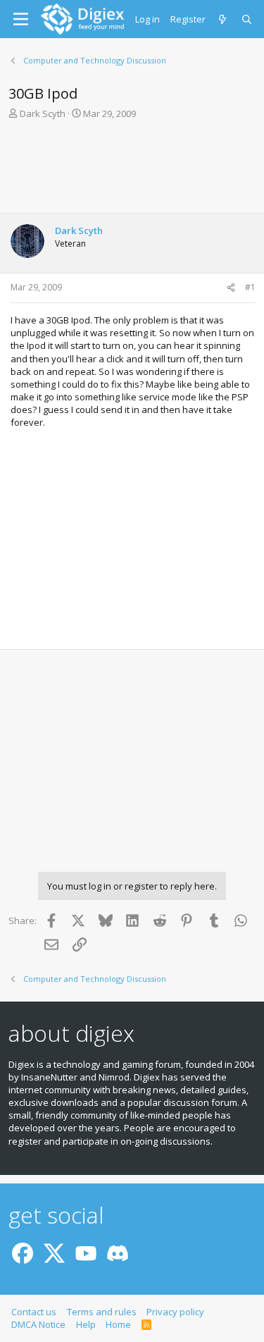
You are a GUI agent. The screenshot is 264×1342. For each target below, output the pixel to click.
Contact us (33, 1311)
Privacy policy (175, 1311)
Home (118, 1324)
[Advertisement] (132, 170)
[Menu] (20, 19)
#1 (250, 287)
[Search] (247, 19)
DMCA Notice (38, 1324)
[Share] (231, 288)
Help (86, 1324)
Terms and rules (102, 1311)
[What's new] (223, 19)
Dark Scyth (42, 113)
